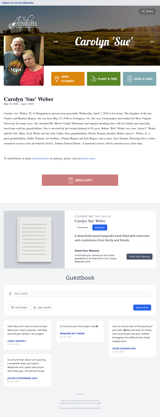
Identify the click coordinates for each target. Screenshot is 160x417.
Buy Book (100, 227)
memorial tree (41, 158)
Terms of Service (88, 403)
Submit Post (142, 307)
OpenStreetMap (83, 408)
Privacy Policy (71, 403)
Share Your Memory (139, 256)
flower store (88, 158)
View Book (82, 227)
